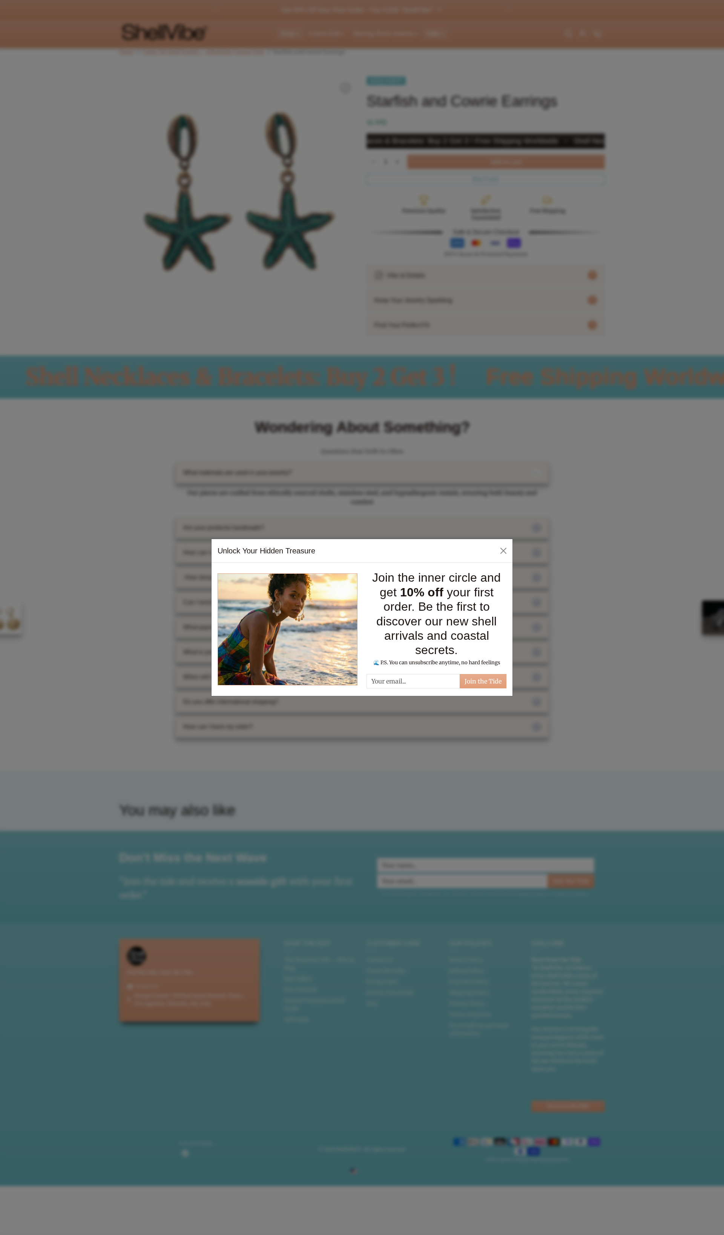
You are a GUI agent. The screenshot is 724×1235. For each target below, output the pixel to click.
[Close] (503, 551)
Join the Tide (483, 681)
